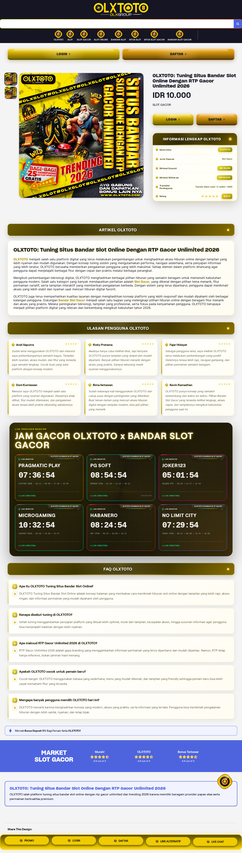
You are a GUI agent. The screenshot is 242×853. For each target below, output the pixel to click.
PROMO (29, 842)
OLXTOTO (20, 259)
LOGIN (76, 842)
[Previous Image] (22, 135)
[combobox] (117, 24)
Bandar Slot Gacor (71, 300)
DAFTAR (123, 841)
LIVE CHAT (217, 840)
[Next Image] (140, 135)
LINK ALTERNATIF (170, 841)
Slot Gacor (142, 281)
